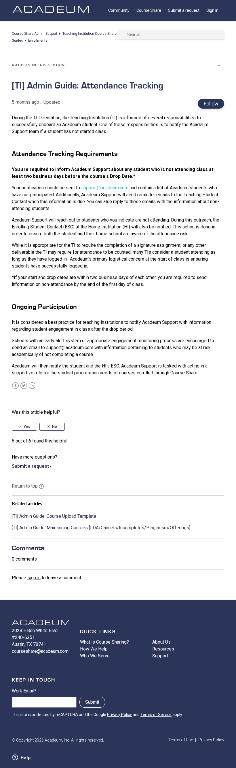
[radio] (24, 427)
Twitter (23, 385)
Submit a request (183, 10)
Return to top (25, 486)
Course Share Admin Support (34, 34)
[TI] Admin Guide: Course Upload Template (54, 516)
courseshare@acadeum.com (40, 651)
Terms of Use (180, 740)
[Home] (51, 15)
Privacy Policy (119, 714)
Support (160, 656)
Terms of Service (156, 714)
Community (119, 10)
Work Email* (24, 691)
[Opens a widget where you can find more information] (21, 758)
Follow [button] (211, 104)
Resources (163, 649)
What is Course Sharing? (104, 642)
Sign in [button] (212, 10)
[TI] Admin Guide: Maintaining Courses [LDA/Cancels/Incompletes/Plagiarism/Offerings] (101, 527)
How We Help (94, 649)
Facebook (15, 385)
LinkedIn (32, 385)
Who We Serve (95, 656)
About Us (161, 642)
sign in (34, 577)
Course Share (148, 10)
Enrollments (37, 41)
